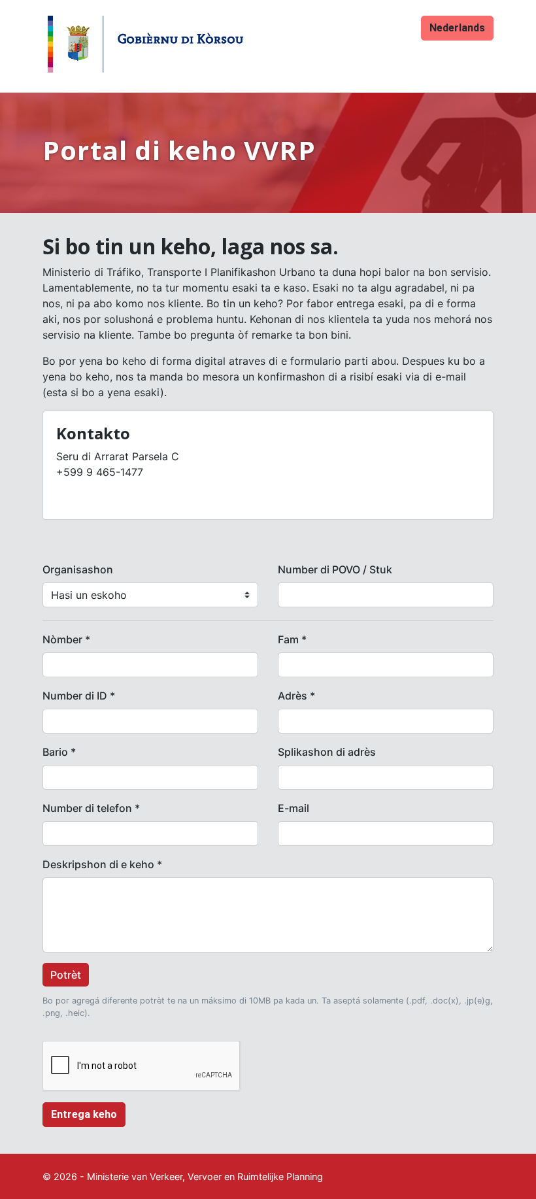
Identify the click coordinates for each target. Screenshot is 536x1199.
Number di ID (74, 695)
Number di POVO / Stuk (335, 569)
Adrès (292, 695)
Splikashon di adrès (327, 751)
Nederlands (457, 28)
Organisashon (77, 569)
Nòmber (62, 639)
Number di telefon (87, 808)
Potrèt (65, 974)
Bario (55, 751)
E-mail (293, 808)
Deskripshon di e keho (98, 864)
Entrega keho (84, 1114)
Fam (288, 639)
